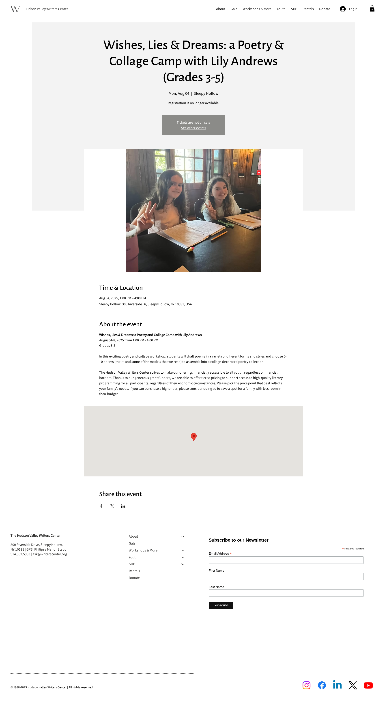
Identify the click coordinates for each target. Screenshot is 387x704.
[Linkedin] (337, 685)
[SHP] (183, 564)
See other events (193, 127)
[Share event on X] (112, 506)
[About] (183, 536)
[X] (353, 685)
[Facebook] (322, 685)
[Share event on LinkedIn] (123, 506)
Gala (132, 543)
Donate (134, 577)
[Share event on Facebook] (101, 506)
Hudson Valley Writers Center (46, 8)
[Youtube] (368, 685)
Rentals (134, 570)
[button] (220, 9)
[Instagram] (306, 685)
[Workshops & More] (183, 550)
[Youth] (183, 557)
